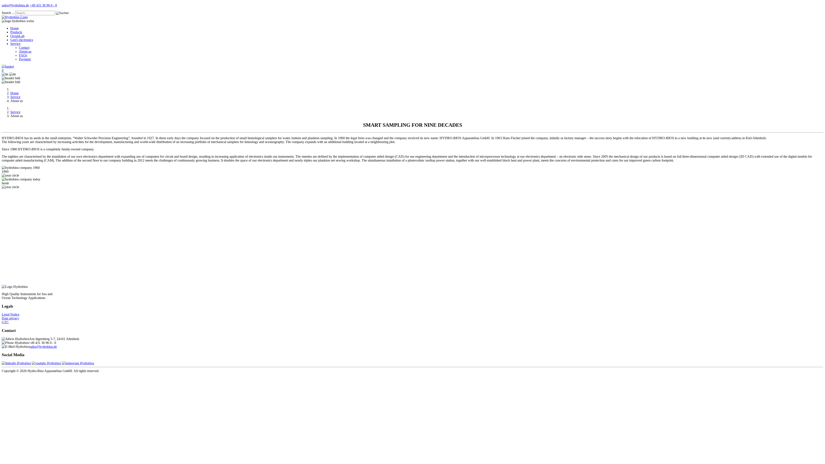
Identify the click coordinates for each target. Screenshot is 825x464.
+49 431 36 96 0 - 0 (43, 5)
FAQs (23, 55)
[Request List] (8, 66)
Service (15, 44)
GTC (5, 322)
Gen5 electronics (21, 40)
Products (16, 32)
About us (25, 51)
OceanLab (17, 36)
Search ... (8, 13)
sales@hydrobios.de (15, 5)
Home (14, 28)
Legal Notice (10, 314)
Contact (24, 47)
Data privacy (10, 318)
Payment (25, 59)
